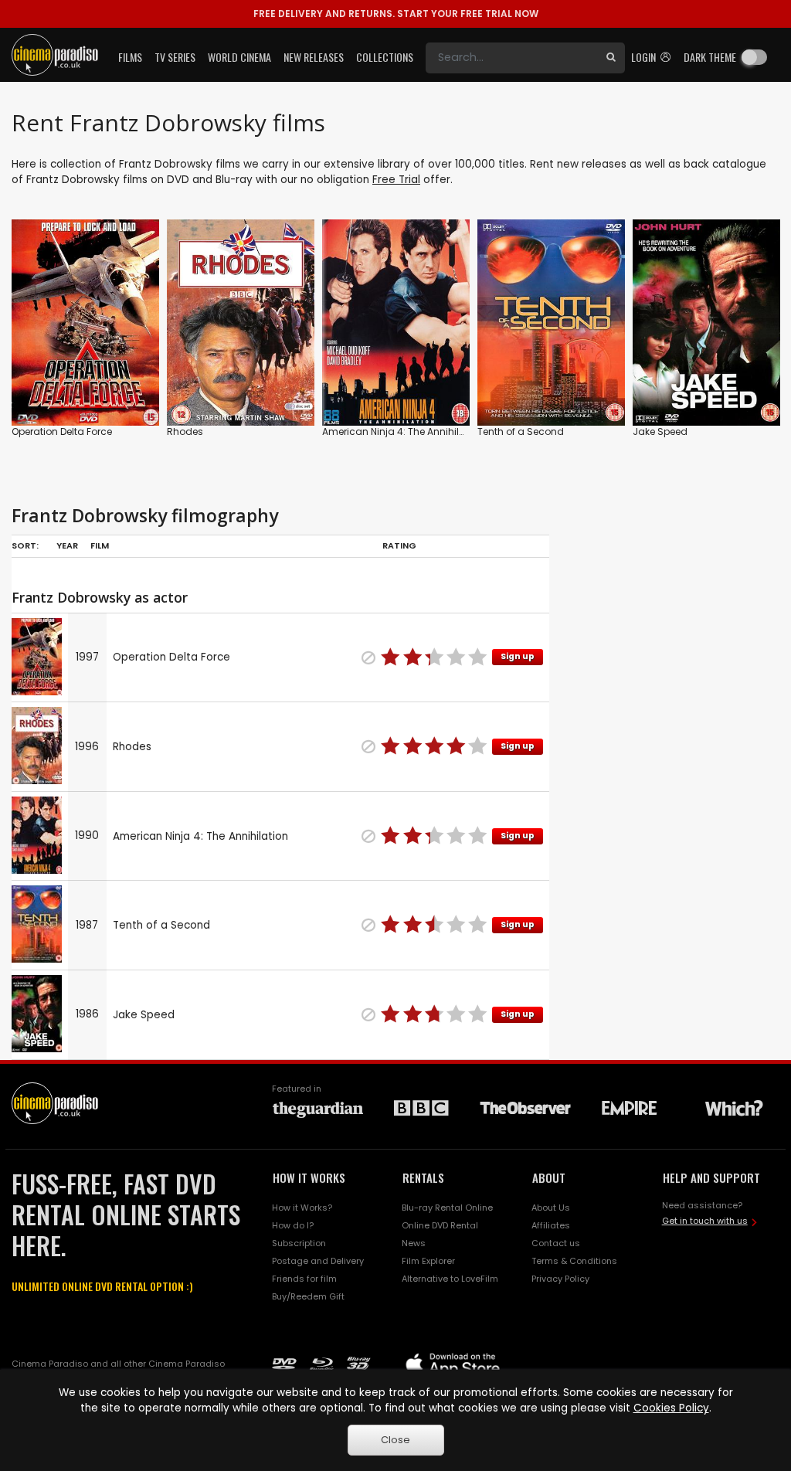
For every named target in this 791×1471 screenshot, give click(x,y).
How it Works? (302, 1207)
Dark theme (710, 57)
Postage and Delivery (318, 1261)
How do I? (293, 1225)
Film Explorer (428, 1261)
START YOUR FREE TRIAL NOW (395, 13)
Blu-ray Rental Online (447, 1207)
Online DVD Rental (440, 1225)
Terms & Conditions (574, 1261)
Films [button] (130, 57)
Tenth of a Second (520, 431)
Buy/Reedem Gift (308, 1296)
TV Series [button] (174, 57)
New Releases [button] (313, 57)
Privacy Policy (560, 1278)
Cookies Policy (671, 1408)
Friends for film (304, 1278)
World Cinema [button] (239, 57)
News (414, 1243)
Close (395, 1439)
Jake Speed (660, 431)
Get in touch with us (705, 1221)
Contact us (555, 1243)
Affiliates (550, 1225)
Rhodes (185, 431)
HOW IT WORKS (309, 1177)
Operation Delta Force (62, 431)
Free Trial (396, 179)
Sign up (518, 656)
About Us (550, 1207)
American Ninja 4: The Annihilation (403, 431)
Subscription (299, 1243)
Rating (399, 545)
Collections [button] (384, 57)
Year (67, 545)
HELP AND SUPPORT (711, 1177)
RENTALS (423, 1177)
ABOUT (548, 1177)
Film (99, 545)
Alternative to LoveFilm (450, 1278)
